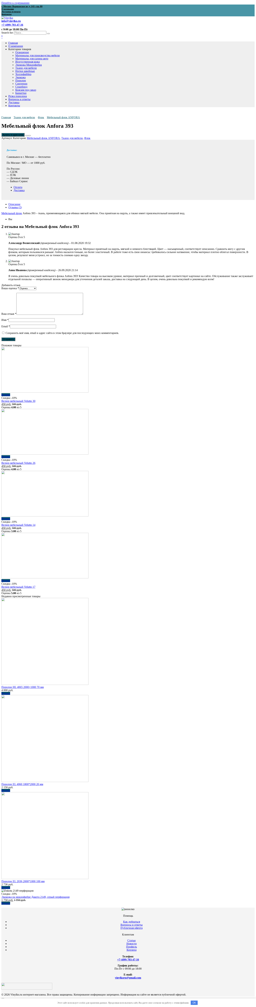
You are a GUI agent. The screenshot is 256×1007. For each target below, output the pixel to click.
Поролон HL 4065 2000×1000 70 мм (22, 687)
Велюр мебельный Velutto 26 (18, 462)
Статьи (131, 940)
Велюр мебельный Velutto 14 (18, 524)
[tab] (131, 204)
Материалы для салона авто (31, 58)
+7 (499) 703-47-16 (128, 959)
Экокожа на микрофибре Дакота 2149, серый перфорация (35, 896)
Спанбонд (21, 86)
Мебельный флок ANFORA (63, 117)
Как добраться (131, 921)
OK (194, 1002)
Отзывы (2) (15, 207)
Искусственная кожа (27, 61)
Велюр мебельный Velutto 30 (18, 401)
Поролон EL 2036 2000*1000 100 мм (23, 881)
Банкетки (20, 93)
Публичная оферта (132, 927)
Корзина (132, 949)
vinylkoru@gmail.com (128, 977)
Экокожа (20, 77)
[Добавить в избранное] (26, 135)
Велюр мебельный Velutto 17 (18, 586)
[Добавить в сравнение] (29, 135)
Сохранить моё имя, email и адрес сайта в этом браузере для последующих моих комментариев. (62, 332)
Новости (131, 943)
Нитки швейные (25, 71)
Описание (14, 204)
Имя (5, 319)
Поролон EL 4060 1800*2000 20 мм (22, 784)
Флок (41, 117)
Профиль (131, 946)
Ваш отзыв (8, 313)
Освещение (22, 52)
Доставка (13, 102)
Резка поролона (17, 96)
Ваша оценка (10, 288)
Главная (13, 42)
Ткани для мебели (26, 67)
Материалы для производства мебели (37, 55)
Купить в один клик (13, 134)
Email (5, 326)
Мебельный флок (11, 213)
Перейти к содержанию (15, 2)
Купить (5, 394)
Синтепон (21, 83)
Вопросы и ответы (19, 99)
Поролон (20, 80)
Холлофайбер (23, 74)
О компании (15, 46)
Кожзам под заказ (25, 89)
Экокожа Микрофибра (28, 64)
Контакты (14, 105)
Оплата (18, 187)
